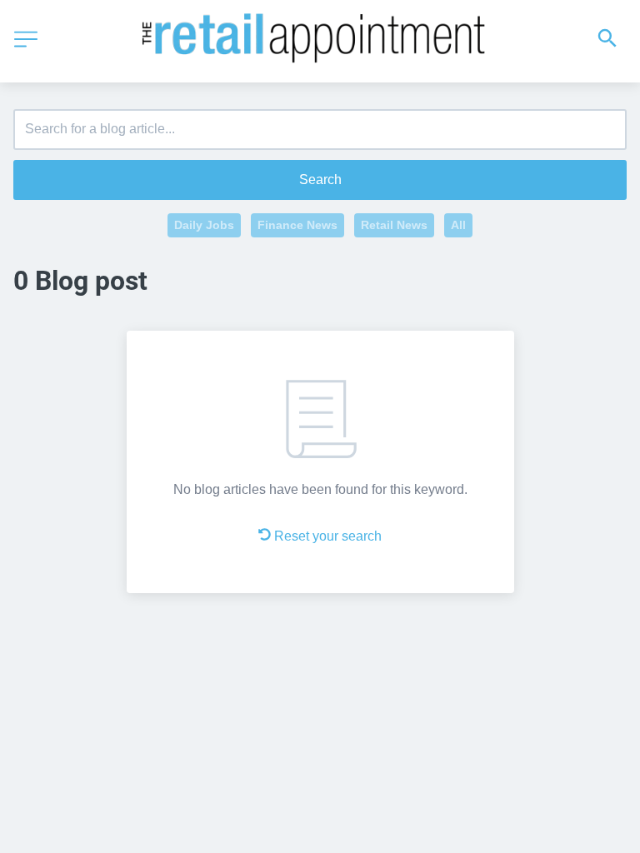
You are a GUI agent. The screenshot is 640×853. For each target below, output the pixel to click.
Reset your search (328, 536)
